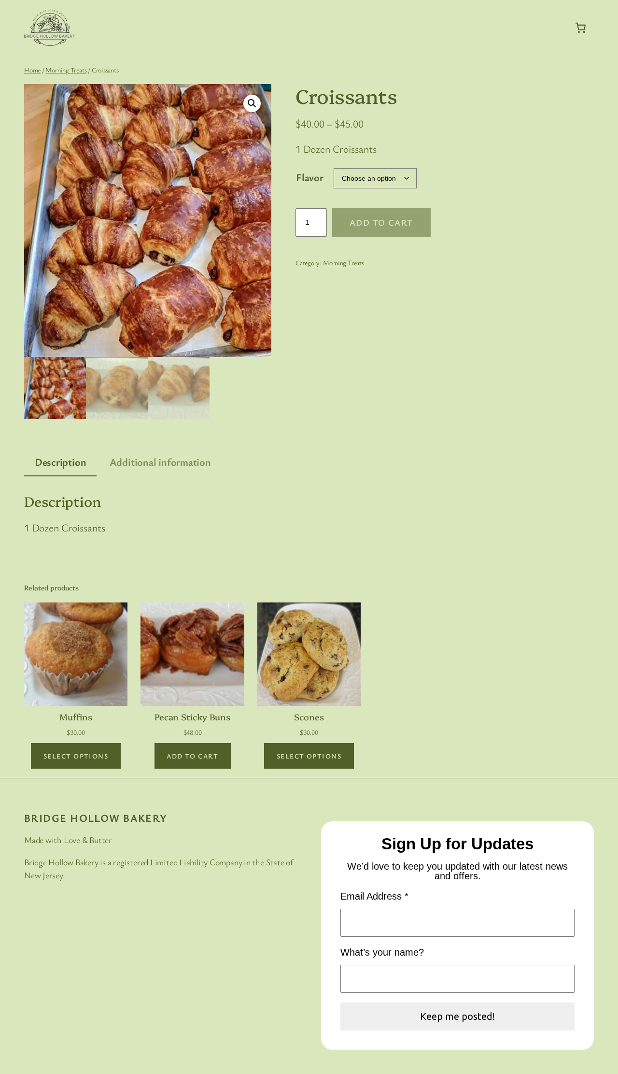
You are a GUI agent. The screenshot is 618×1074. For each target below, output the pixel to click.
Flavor (309, 177)
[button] (252, 103)
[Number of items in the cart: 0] (581, 27)
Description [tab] (60, 462)
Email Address (374, 896)
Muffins (75, 716)
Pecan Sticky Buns (192, 716)
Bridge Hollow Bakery (96, 818)
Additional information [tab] (160, 462)
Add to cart (381, 222)
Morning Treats (65, 69)
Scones (308, 716)
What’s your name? (382, 952)
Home (32, 69)
